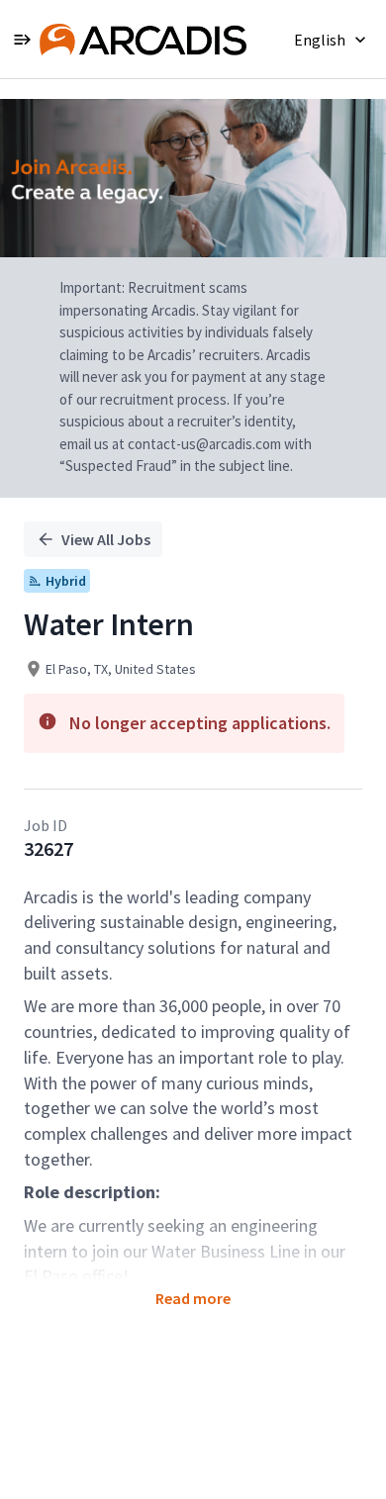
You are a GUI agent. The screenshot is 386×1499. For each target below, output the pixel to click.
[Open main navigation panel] (22, 39)
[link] (143, 39)
